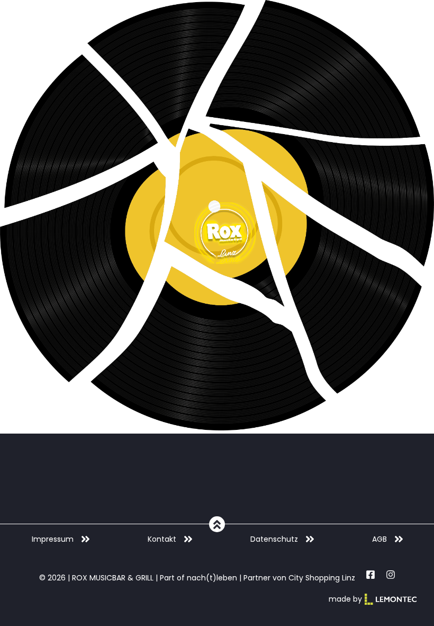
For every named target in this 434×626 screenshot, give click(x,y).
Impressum (53, 539)
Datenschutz (274, 539)
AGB (379, 539)
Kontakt (162, 539)
